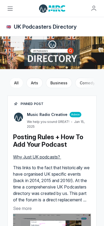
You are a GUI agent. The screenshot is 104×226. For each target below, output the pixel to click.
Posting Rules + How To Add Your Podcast (48, 140)
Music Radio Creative (47, 114)
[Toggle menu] (10, 8)
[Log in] (94, 8)
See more (22, 208)
